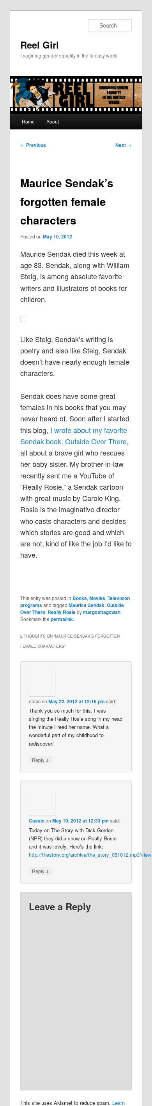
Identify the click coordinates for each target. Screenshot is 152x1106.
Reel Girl (39, 44)
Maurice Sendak (86, 605)
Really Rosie (62, 612)
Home (28, 121)
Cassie (36, 820)
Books (79, 598)
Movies (97, 598)
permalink (62, 619)
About (52, 121)
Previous (33, 144)
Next (123, 144)
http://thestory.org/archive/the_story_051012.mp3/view (90, 854)
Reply (40, 759)
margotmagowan (101, 612)
